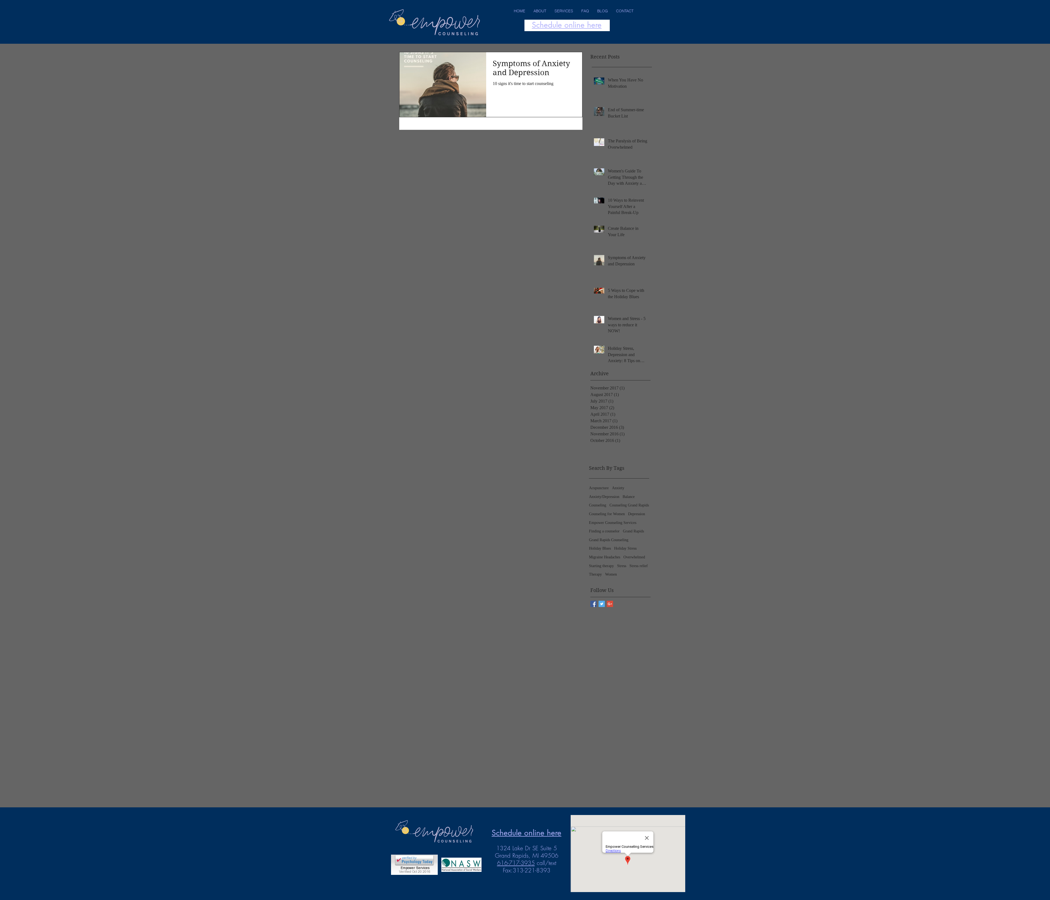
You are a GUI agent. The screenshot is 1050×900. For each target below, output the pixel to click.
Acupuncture (599, 488)
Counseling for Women (607, 514)
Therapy (595, 574)
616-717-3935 (516, 863)
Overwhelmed (634, 557)
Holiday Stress (625, 548)
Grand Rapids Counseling (608, 540)
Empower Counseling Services (612, 523)
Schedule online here (567, 25)
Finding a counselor (604, 531)
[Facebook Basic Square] (593, 604)
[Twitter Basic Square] (602, 604)
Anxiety (618, 488)
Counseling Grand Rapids (629, 505)
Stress (621, 566)
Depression (636, 514)
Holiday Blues (600, 548)
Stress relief (638, 566)
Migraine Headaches (604, 557)
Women (611, 574)
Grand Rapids (633, 531)
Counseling (597, 505)
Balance (629, 497)
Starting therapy (601, 566)
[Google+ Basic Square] (610, 604)
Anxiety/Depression (604, 497)
